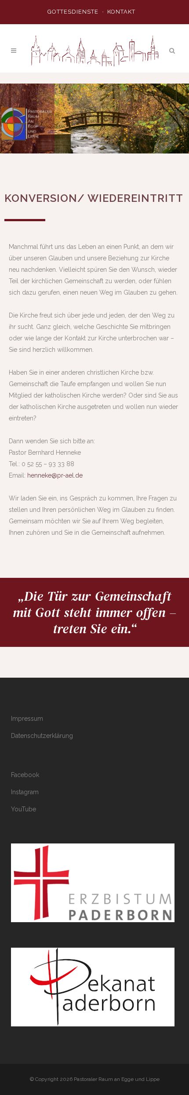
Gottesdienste (72, 11)
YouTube (23, 809)
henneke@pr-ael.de (55, 475)
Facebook (25, 774)
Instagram (25, 792)
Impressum (27, 718)
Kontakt (121, 11)
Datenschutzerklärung (42, 735)
